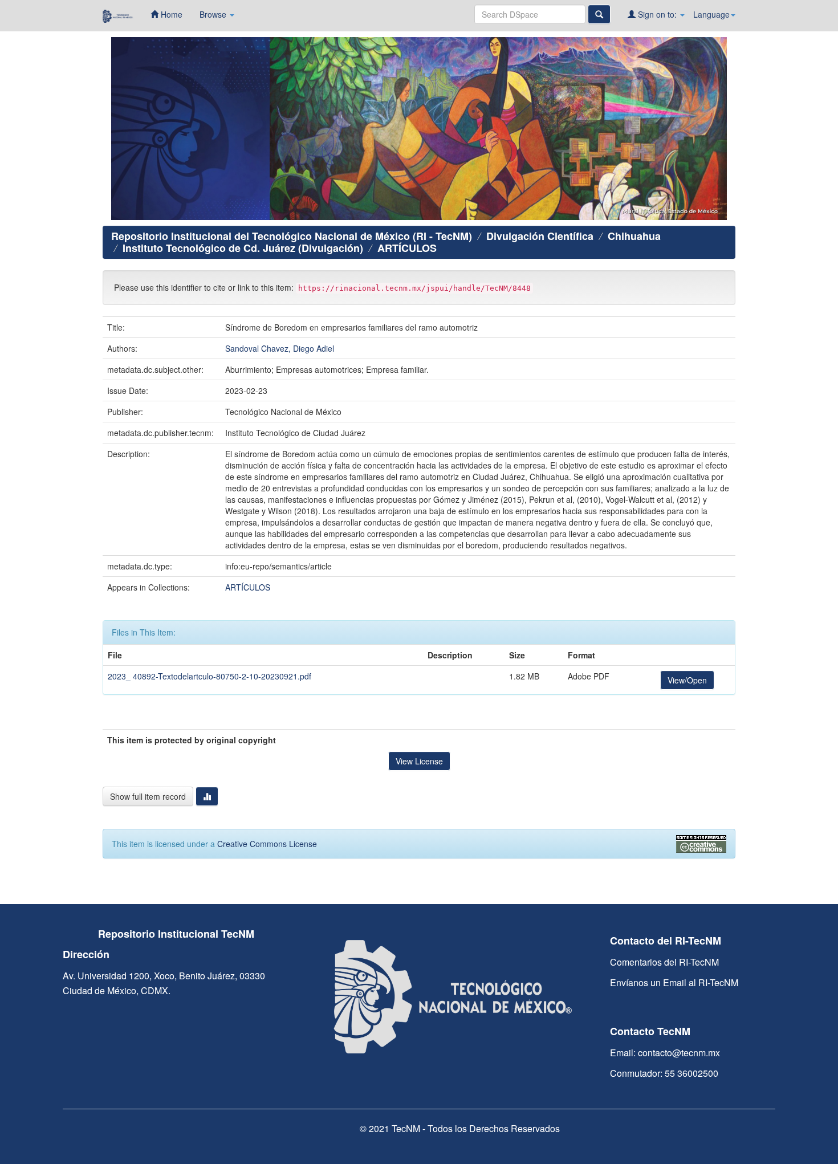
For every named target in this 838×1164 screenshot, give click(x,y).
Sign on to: (657, 14)
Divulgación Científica (539, 236)
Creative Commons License (267, 843)
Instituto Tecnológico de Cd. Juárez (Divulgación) (243, 248)
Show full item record (148, 796)
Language (711, 14)
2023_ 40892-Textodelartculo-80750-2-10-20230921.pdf (209, 676)
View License (419, 761)
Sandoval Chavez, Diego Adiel (279, 348)
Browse (214, 14)
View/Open (687, 680)
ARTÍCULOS (407, 248)
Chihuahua (634, 236)
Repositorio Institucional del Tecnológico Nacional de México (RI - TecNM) (291, 236)
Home (170, 14)
